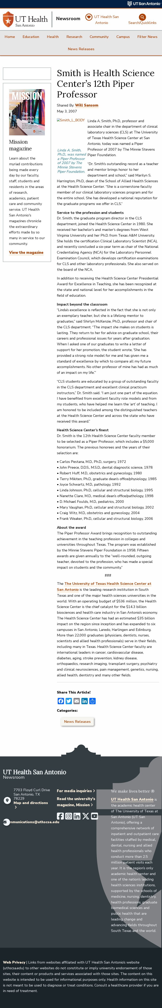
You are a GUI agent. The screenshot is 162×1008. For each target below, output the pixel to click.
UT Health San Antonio (132, 799)
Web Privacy (14, 962)
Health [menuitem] (53, 36)
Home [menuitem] (10, 36)
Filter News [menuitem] (147, 36)
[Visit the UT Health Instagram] (68, 817)
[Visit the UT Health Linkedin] (76, 817)
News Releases (77, 721)
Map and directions (31, 802)
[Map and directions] (7, 800)
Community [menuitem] (99, 36)
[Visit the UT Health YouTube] (94, 817)
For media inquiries (74, 791)
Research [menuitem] (74, 36)
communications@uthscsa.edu (32, 822)
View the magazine (26, 252)
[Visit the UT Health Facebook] (60, 817)
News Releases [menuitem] (81, 49)
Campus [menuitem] (123, 36)
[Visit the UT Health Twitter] (86, 817)
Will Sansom (86, 105)
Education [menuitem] (31, 36)
